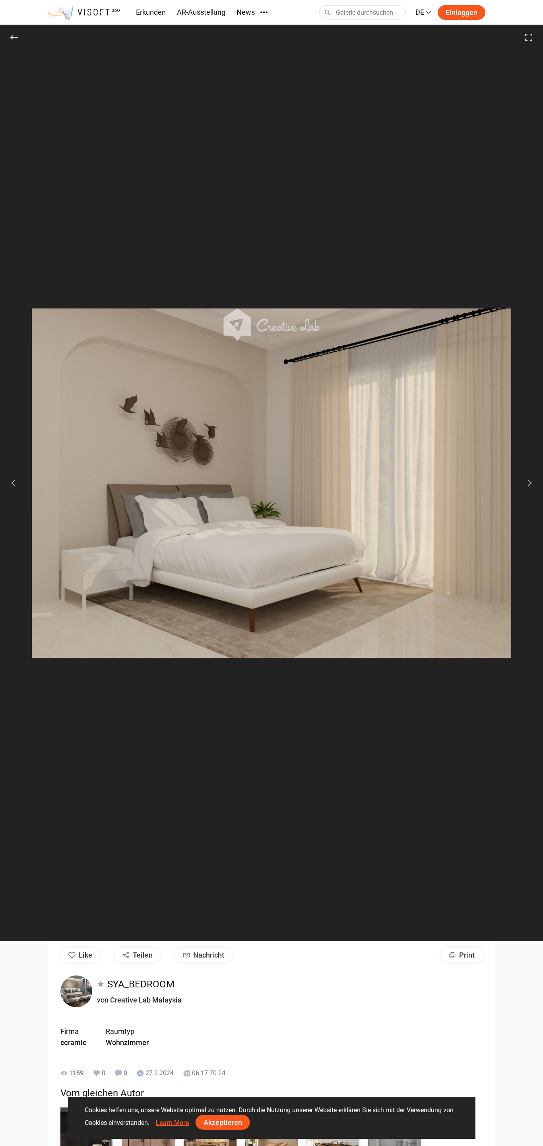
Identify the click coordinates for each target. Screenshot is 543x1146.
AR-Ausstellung (201, 12)
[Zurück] (14, 37)
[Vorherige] (13, 483)
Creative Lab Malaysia (146, 1000)
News (246, 12)
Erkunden (151, 12)
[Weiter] (525, 483)
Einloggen (461, 12)
